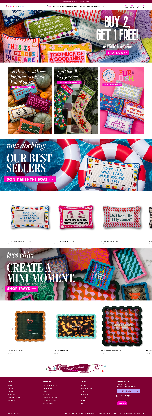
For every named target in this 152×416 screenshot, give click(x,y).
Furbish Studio (16, 414)
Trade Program (90, 414)
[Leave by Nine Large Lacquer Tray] (122, 326)
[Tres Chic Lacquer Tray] (76, 326)
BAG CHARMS (95, 6)
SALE (102, 6)
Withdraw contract (122, 403)
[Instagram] (121, 396)
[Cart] (143, 5)
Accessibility (127, 414)
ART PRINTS (86, 6)
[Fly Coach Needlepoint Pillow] (122, 217)
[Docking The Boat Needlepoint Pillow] (30, 217)
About (10, 385)
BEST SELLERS (57, 6)
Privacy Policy (139, 414)
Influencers (11, 394)
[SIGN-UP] (132, 5)
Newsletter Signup (14, 397)
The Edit (10, 391)
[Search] (126, 5)
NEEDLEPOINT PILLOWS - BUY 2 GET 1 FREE (76, 1)
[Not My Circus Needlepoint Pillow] (76, 217)
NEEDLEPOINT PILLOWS (69, 6)
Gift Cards (84, 400)
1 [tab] (76, 137)
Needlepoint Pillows (87, 388)
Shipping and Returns (50, 385)
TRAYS (80, 6)
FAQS (45, 391)
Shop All (83, 385)
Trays (82, 391)
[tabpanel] (76, 36)
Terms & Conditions (114, 414)
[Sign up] (137, 391)
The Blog (10, 388)
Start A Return (69, 414)
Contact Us (46, 394)
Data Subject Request (50, 397)
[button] (13, 219)
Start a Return (47, 388)
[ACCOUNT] (138, 5)
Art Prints (83, 397)
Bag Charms (84, 394)
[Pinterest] (128, 396)
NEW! (49, 6)
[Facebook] (117, 396)
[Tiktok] (125, 396)
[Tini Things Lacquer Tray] (30, 326)
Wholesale (11, 400)
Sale (82, 403)
